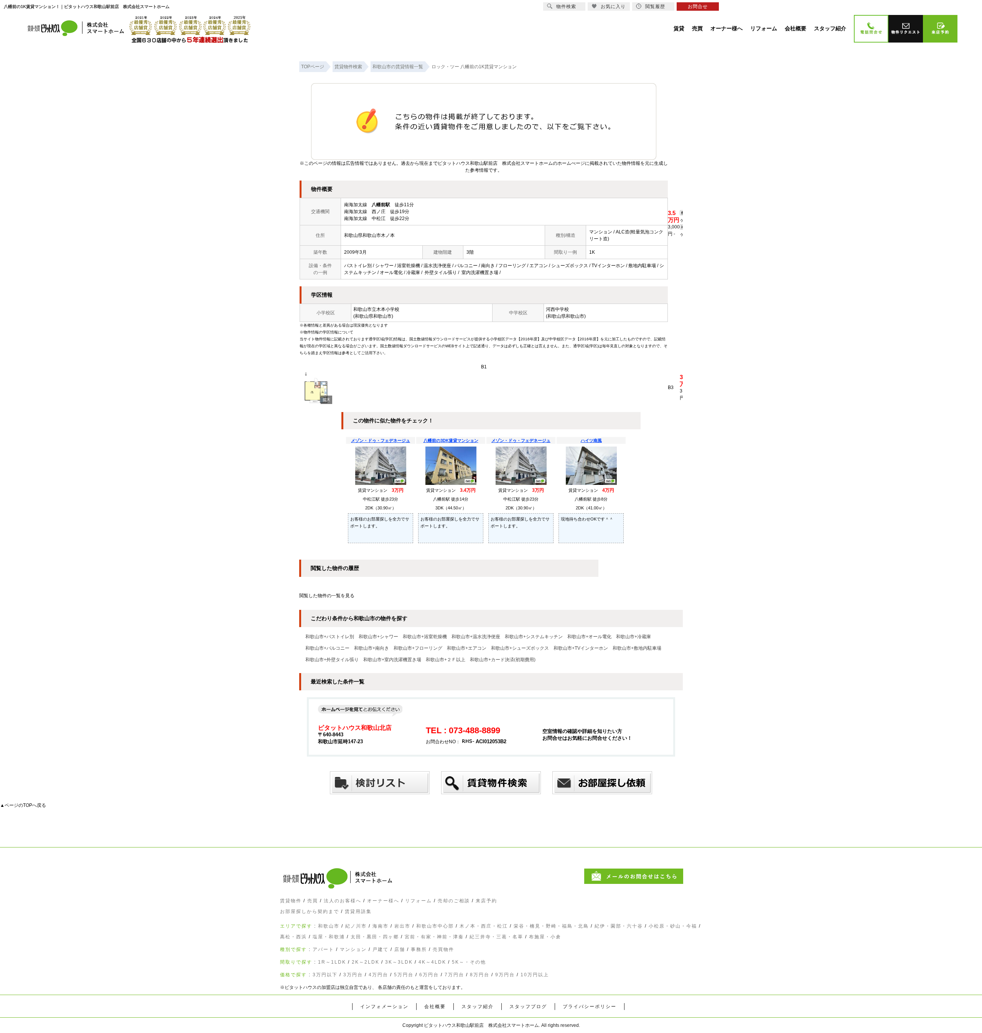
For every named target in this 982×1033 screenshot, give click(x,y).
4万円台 (378, 974)
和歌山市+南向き (371, 648)
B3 (671, 387)
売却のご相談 (454, 900)
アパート (323, 949)
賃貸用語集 (358, 911)
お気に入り (613, 6)
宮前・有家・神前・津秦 (434, 936)
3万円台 (353, 974)
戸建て (380, 949)
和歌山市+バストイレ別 (329, 636)
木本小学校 (387, 309)
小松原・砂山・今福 (673, 926)
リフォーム (418, 900)
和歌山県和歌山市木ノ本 (369, 235)
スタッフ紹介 (477, 1006)
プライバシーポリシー (589, 1006)
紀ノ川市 (356, 926)
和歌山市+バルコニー (327, 648)
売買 (312, 900)
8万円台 (479, 974)
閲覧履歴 (655, 6)
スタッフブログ (528, 1006)
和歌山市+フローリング (418, 648)
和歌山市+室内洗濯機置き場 (392, 659)
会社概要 (435, 1006)
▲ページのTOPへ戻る (23, 805)
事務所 (419, 949)
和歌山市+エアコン (466, 648)
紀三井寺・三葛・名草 (496, 936)
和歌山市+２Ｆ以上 (445, 659)
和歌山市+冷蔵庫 (633, 636)
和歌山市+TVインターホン (581, 648)
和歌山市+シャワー (378, 636)
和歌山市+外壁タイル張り (332, 659)
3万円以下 (325, 974)
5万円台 (404, 974)
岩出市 (402, 926)
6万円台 (429, 974)
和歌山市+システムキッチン (534, 636)
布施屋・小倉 (545, 936)
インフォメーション (384, 1006)
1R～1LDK (332, 962)
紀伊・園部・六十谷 (619, 926)
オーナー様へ (383, 900)
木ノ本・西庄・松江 (484, 926)
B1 (484, 367)
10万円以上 (535, 974)
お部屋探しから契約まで (309, 911)
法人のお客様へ (342, 900)
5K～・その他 (469, 962)
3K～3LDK (399, 962)
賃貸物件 (291, 900)
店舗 (399, 949)
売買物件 (443, 949)
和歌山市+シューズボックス (520, 648)
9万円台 (505, 974)
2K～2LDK (365, 962)
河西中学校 (557, 309)
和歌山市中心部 (435, 926)
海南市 (380, 926)
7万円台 (454, 974)
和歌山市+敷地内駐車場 (637, 648)
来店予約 (486, 900)
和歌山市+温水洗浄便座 (475, 636)
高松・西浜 (293, 936)
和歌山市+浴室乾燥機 (425, 636)
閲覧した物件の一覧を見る (326, 595)
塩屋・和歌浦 (329, 936)
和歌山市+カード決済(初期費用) (502, 659)
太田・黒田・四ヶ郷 (375, 936)
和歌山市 (328, 926)
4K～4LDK (432, 962)
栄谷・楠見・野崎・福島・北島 (551, 926)
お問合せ (698, 6)
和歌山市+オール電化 (589, 636)
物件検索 (566, 6)
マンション (353, 949)
